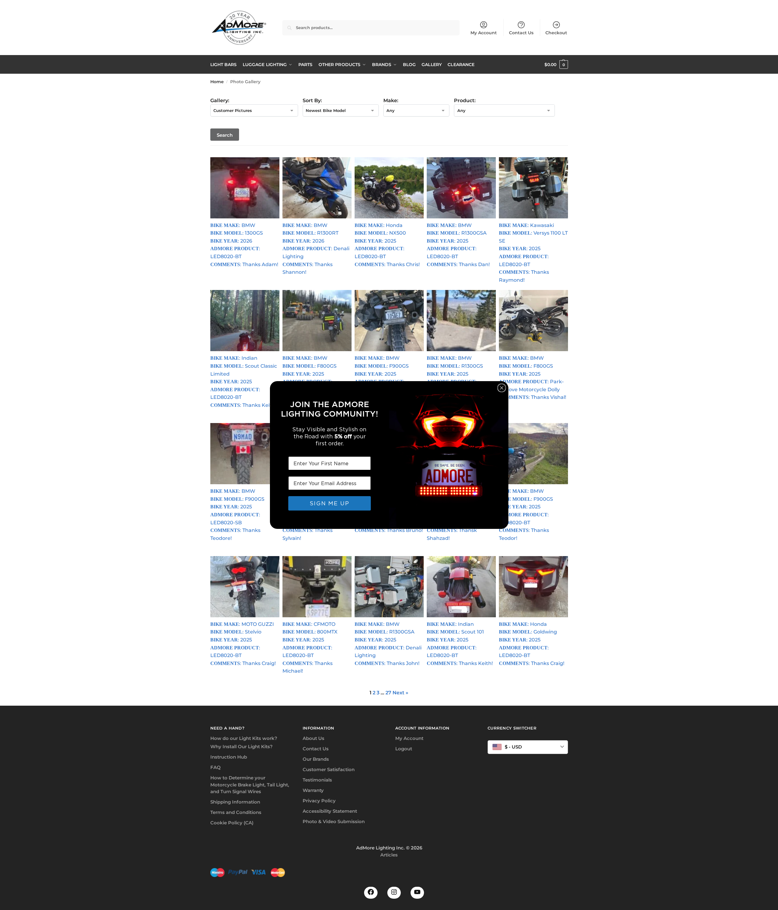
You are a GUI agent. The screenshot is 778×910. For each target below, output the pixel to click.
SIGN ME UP (329, 503)
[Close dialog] (501, 388)
